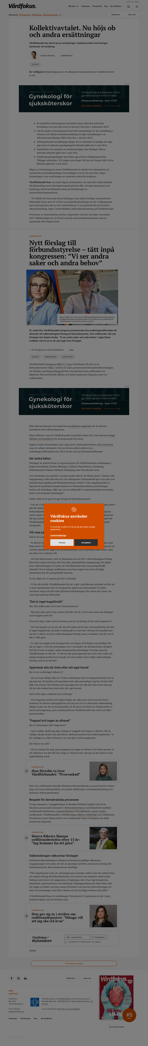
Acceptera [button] (86, 542)
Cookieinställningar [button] (58, 535)
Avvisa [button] (62, 542)
